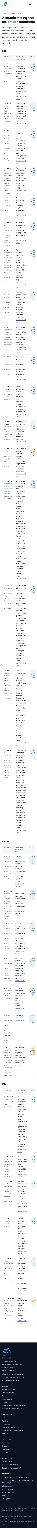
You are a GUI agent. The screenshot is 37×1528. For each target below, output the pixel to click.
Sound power (7, 1402)
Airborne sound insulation (11, 1396)
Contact (5, 1452)
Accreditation (6, 1424)
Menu (31, 4)
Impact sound (7, 1399)
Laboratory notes (8, 1449)
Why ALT (5, 1418)
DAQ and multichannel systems (13, 1377)
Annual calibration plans (10, 1380)
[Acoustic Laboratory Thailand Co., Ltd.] (5, 4)
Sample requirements (9, 1427)
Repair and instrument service (12, 1431)
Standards (5, 1446)
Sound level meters (9, 1361)
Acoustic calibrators (9, 1368)
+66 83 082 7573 (8, 1496)
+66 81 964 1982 (8, 1492)
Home (4, 13)
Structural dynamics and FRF (12, 1409)
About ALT (5, 1434)
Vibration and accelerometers (12, 1374)
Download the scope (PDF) (11, 1468)
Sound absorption (8, 1390)
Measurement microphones (12, 1364)
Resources (11, 13)
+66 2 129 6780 (7, 1489)
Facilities (5, 1421)
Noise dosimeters (8, 1371)
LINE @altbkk (6, 1499)
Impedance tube (8, 1393)
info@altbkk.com (8, 1486)
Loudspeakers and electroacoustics (14, 1405)
